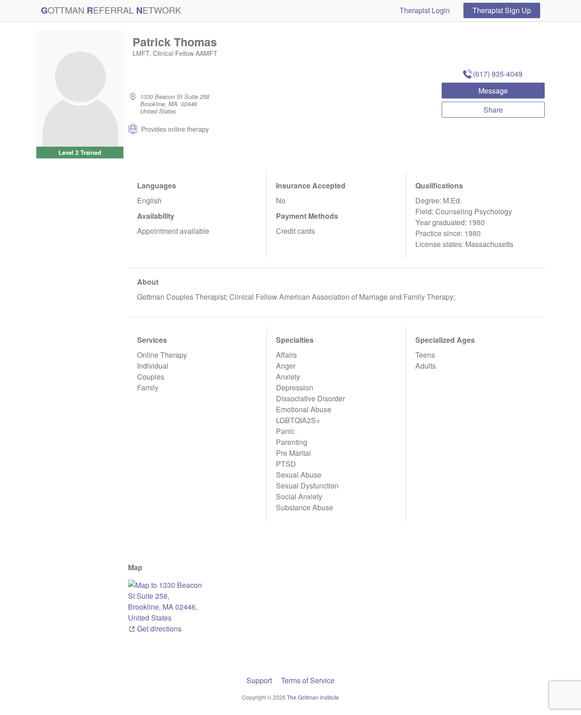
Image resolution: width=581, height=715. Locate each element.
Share (493, 109)
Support (259, 680)
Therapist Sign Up (502, 10)
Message (493, 90)
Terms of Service (308, 680)
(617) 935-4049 (497, 74)
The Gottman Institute (313, 697)
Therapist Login (424, 10)
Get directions (159, 628)
